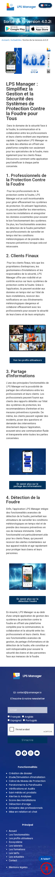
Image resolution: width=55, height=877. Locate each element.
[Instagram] (30, 753)
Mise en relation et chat (23, 812)
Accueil (5, 40)
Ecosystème (15, 842)
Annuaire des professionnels (26, 808)
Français (15, 717)
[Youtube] (37, 753)
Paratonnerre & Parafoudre (25, 785)
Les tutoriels (15, 845)
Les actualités (16, 856)
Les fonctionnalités (19, 834)
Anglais (29, 717)
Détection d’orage (20, 804)
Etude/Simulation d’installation (27, 777)
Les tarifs (14, 853)
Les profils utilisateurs (21, 838)
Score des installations (22, 800)
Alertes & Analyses (20, 796)
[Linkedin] (18, 753)
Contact (13, 860)
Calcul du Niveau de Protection (27, 781)
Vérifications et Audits (22, 788)
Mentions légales (18, 867)
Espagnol (15, 720)
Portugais (31, 720)
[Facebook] (24, 753)
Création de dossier (20, 773)
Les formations (17, 849)
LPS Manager (26, 7)
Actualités (16, 40)
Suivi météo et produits (22, 792)
